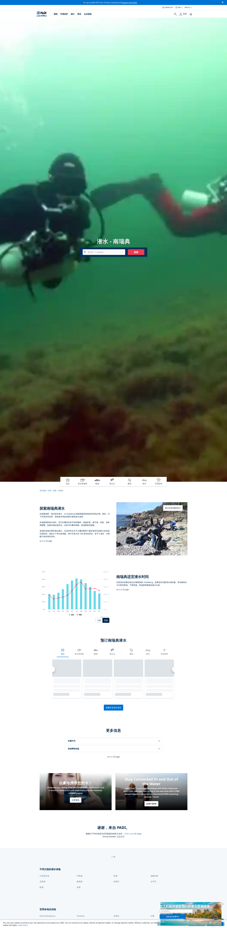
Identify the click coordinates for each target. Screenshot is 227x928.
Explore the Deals (129, 2)
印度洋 (116, 881)
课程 (56, 14)
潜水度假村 (79, 654)
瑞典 (54, 490)
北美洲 (42, 881)
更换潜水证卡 (169, 7)
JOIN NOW (151, 803)
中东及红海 (44, 876)
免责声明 (120, 836)
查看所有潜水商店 (113, 707)
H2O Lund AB (130, 833)
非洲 (78, 887)
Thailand (80, 916)
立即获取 (75, 800)
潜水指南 (43, 490)
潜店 (63, 654)
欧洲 (49, 490)
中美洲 (79, 876)
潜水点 (112, 654)
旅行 (73, 14)
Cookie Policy (22, 925)
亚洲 (115, 876)
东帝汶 (116, 916)
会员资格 (88, 14)
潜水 (148, 654)
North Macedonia (47, 916)
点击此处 (201, 920)
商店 (79, 14)
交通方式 (71, 741)
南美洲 (79, 881)
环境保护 (64, 14)
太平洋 (153, 881)
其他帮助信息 (73, 748)
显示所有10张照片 (173, 508)
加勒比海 (154, 876)
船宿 (96, 654)
